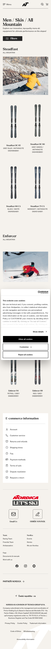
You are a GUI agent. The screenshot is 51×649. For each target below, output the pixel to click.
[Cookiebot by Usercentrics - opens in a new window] (38, 292)
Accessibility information (25, 639)
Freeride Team (8, 542)
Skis (20, 20)
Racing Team (7, 538)
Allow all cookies (25, 339)
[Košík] (47, 4)
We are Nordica (32, 545)
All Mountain (18, 22)
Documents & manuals (11, 556)
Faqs (4, 552)
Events (29, 538)
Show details (38, 332)
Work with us (7, 559)
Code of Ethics (15, 631)
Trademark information (38, 623)
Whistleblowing (29, 631)
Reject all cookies (25, 355)
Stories (29, 542)
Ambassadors (8, 545)
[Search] (42, 4)
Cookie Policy (22, 623)
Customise (24, 347)
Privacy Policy (10, 623)
